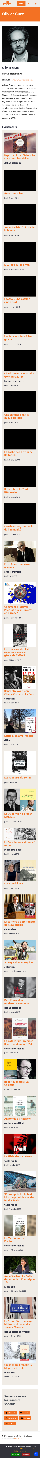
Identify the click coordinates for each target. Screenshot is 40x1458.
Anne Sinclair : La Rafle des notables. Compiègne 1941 (19, 1279)
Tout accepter (15, 1454)
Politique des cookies (20, 1451)
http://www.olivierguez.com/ (22, 80)
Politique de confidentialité (27, 1449)
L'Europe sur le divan (17, 265)
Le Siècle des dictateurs (18, 1156)
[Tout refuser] (37, 1451)
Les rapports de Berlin (17, 778)
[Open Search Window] (29, 4)
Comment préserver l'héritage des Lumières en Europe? (18, 610)
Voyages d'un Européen (18, 962)
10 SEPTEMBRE (19, 1439)
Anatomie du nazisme (17, 1119)
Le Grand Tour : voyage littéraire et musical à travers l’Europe (18, 1324)
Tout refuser (26, 1454)
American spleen (14, 193)
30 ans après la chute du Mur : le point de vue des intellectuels (19, 1197)
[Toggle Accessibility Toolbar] (36, 1454)
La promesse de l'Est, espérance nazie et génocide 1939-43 (17, 652)
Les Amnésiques (13, 883)
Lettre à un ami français (18, 736)
